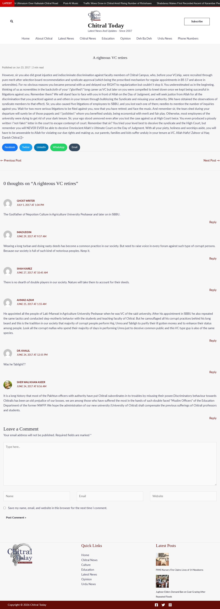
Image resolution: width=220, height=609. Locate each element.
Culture (86, 564)
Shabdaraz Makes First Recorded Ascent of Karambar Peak (175, 3)
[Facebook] (156, 605)
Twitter (26, 147)
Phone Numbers (188, 38)
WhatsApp (58, 147)
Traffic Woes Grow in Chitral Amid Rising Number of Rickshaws (104, 3)
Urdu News (165, 38)
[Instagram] (170, 605)
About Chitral (43, 38)
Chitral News (88, 38)
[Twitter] (163, 605)
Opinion (125, 38)
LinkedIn (41, 147)
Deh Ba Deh (144, 38)
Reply (213, 222)
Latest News (66, 38)
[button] (11, 21)
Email (74, 147)
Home (26, 38)
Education (108, 38)
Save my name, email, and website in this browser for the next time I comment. (57, 508)
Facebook (10, 147)
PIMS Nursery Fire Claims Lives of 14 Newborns (179, 570)
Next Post (212, 160)
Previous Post (10, 160)
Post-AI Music (57, 3)
